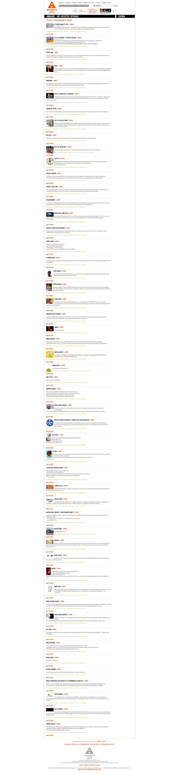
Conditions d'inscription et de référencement (77, 744)
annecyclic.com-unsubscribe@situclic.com (89, 769)
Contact (97, 2)
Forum (80, 2)
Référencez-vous (88, 2)
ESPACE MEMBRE (64, 6)
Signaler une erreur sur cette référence (78, 31)
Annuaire (68, 2)
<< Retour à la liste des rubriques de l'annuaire (59, 20)
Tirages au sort (106, 2)
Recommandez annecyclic (107, 744)
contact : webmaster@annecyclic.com (89, 765)
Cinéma (74, 2)
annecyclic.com (101, 741)
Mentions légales (95, 744)
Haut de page (49, 34)
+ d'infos (70, 24)
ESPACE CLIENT (74, 6)
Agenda (61, 2)
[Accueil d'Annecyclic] (51, 13)
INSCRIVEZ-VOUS (83, 6)
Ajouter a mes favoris (64, 31)
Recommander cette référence (52, 31)
